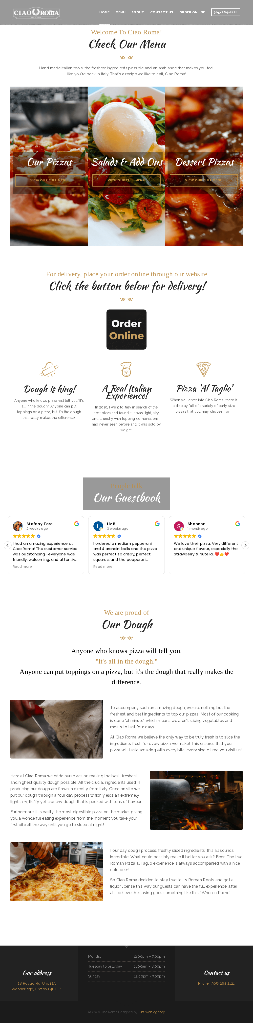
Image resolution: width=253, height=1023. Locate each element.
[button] (245, 545)
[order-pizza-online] (126, 329)
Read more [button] (22, 567)
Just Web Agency (151, 1012)
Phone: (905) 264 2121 (216, 983)
